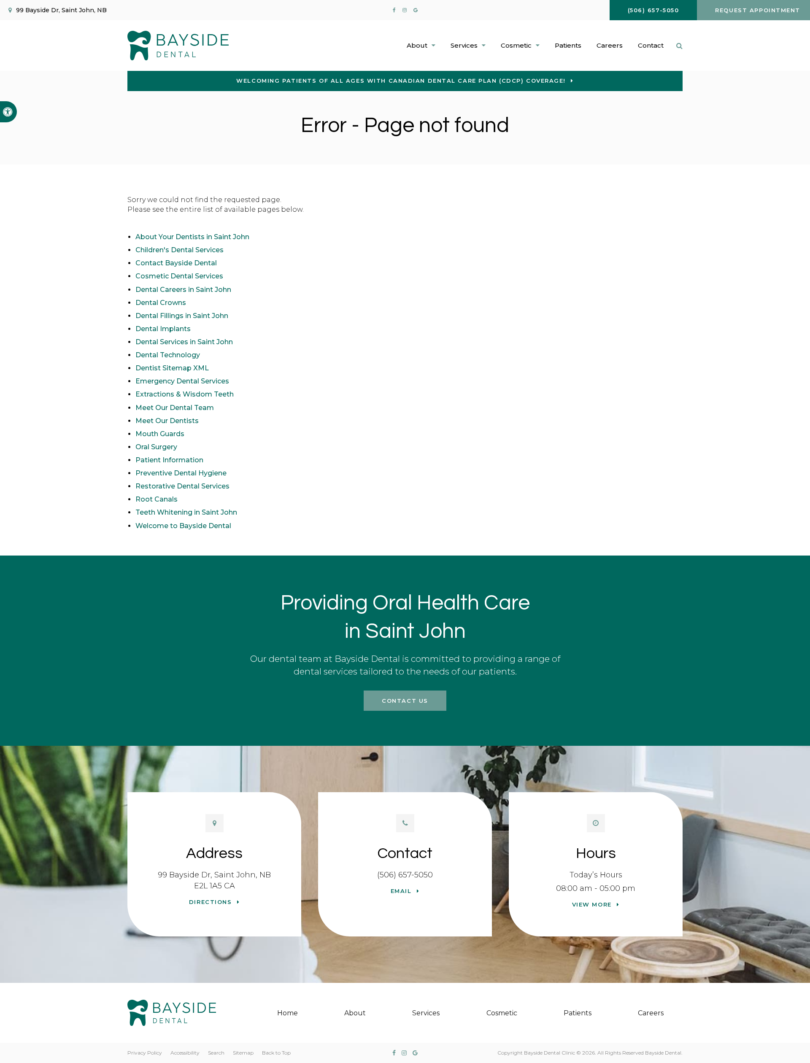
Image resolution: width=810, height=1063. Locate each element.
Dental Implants (163, 329)
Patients (568, 45)
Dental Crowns (160, 303)
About (355, 1013)
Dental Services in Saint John (184, 342)
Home (287, 1013)
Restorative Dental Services (182, 486)
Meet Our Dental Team (174, 408)
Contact (651, 45)
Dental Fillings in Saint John (181, 316)
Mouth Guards (159, 434)
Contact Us (405, 700)
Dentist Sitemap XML (172, 368)
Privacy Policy (144, 1053)
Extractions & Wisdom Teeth (184, 394)
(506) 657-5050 (405, 875)
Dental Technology (167, 355)
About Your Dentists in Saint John (192, 237)
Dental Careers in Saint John (183, 290)
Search (216, 1053)
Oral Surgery (156, 447)
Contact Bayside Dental (176, 263)
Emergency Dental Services (182, 381)
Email (401, 891)
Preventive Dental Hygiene (181, 473)
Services (426, 1013)
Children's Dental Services (179, 250)
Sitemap (243, 1053)
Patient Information (169, 460)
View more (592, 904)
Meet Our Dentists (167, 421)
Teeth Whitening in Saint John (186, 512)
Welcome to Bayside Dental (183, 526)
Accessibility (185, 1053)
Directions (210, 901)
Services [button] (464, 45)
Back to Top (276, 1053)
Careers (610, 45)
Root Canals (156, 499)
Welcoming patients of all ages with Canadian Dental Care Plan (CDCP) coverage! (401, 80)
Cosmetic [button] (516, 45)
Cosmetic (501, 1013)
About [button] (417, 45)
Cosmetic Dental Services (179, 276)
